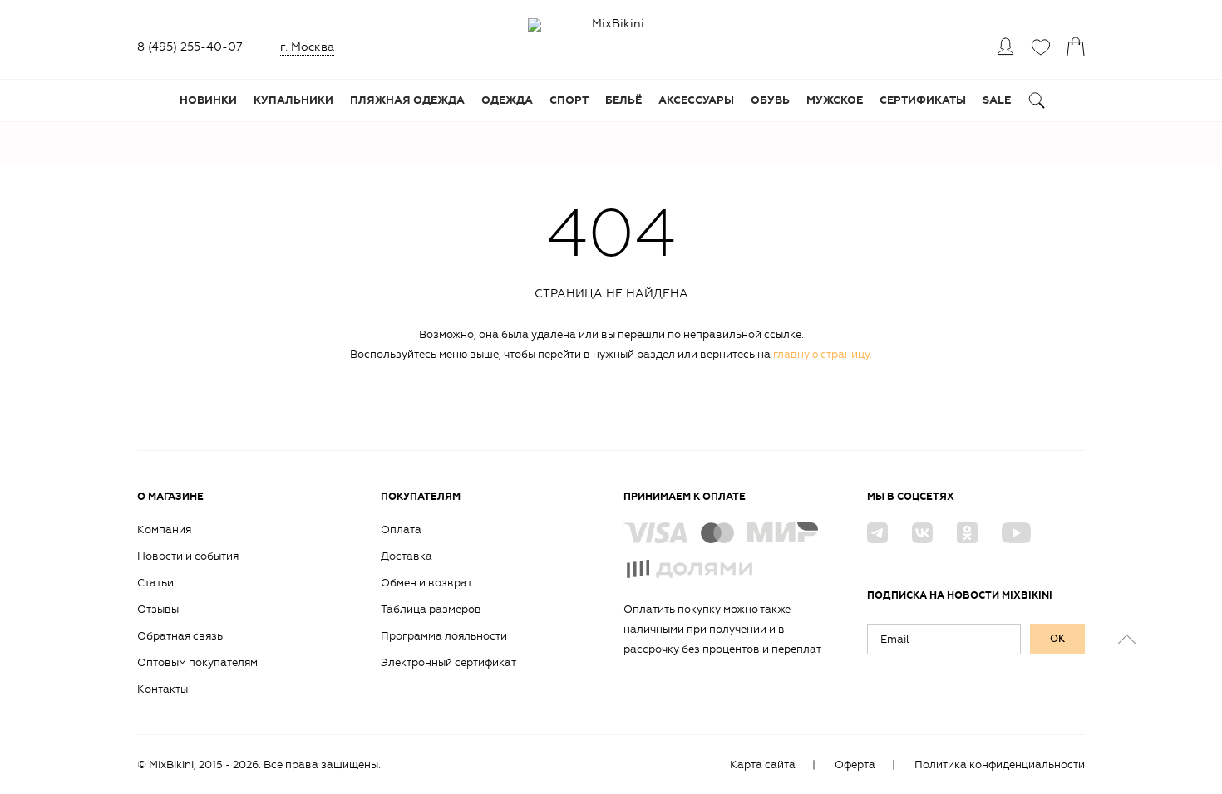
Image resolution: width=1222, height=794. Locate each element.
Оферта (855, 764)
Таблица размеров (431, 609)
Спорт (569, 100)
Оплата (401, 529)
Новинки (208, 100)
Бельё (623, 100)
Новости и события (188, 556)
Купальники (293, 100)
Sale (997, 100)
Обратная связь (180, 636)
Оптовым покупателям (197, 662)
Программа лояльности (444, 636)
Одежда (507, 100)
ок (1057, 639)
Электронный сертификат (448, 662)
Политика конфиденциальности (999, 764)
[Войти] (1005, 46)
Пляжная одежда (407, 100)
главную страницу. (822, 354)
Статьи (155, 582)
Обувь (770, 100)
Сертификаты (923, 100)
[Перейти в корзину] (1075, 46)
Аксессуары (696, 100)
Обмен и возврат (426, 582)
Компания (164, 529)
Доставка (406, 556)
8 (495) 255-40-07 (190, 47)
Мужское (834, 100)
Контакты (162, 689)
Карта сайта (763, 764)
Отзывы (158, 609)
